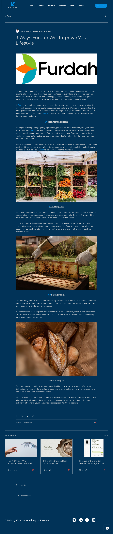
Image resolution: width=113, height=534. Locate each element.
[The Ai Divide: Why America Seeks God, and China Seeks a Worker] (21, 448)
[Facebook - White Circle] (87, 520)
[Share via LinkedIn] (27, 416)
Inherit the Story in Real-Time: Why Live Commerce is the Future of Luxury (55, 462)
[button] (106, 16)
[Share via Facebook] (17, 416)
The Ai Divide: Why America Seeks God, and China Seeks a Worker (19, 462)
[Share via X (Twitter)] (22, 416)
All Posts (8, 16)
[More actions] (96, 31)
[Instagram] (93, 520)
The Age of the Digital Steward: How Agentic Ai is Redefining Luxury (91, 462)
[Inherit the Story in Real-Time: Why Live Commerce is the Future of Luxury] (57, 448)
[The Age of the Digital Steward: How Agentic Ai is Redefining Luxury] (92, 448)
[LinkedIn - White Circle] (81, 520)
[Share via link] (33, 416)
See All (106, 435)
